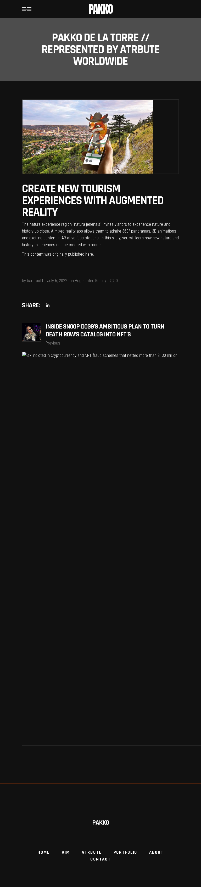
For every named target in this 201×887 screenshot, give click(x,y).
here (89, 254)
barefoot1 (35, 280)
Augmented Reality (90, 280)
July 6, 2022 (57, 280)
